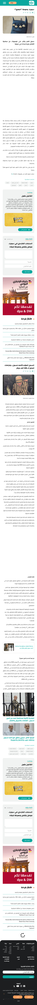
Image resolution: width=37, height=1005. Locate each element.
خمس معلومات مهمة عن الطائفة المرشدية (22, 340)
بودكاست (6, 961)
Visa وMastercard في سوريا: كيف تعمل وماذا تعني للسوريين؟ (20, 359)
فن (6, 947)
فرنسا (7, 183)
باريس (31, 185)
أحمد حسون (21, 748)
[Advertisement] (18, 98)
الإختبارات (6, 959)
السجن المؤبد (30, 748)
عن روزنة (25, 990)
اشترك (31, 977)
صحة (23, 944)
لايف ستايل (23, 949)
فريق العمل (16, 990)
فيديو (10, 949)
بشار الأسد (23, 754)
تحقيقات (32, 947)
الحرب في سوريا (15, 183)
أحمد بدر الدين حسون (14, 754)
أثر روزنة (22, 990)
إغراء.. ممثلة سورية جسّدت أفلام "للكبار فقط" (22, 335)
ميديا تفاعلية (6, 957)
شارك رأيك (27, 272)
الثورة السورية (24, 183)
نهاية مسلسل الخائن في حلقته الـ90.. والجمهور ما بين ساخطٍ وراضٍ (18, 329)
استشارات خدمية (16, 946)
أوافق (29, 997)
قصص (33, 949)
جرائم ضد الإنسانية (14, 751)
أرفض (18, 997)
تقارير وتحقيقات (30, 944)
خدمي (17, 944)
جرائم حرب (31, 754)
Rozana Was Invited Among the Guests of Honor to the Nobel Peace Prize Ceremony (20, 352)
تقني (18, 947)
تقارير (33, 946)
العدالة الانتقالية (29, 751)
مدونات (32, 950)
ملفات (10, 947)
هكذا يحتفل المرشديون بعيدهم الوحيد (24, 324)
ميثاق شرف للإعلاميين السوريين (8, 990)
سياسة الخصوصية (31, 990)
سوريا (32, 183)
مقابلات (9, 952)
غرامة (22, 751)
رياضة (6, 946)
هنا (12, 174)
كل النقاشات (9, 239)
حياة (6, 944)
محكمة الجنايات (12, 748)
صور (19, 959)
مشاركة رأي (31, 959)
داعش (26, 185)
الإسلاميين (14, 185)
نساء (24, 947)
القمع (20, 185)
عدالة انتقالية (30, 957)
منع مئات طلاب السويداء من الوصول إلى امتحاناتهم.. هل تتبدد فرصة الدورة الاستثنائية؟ (19, 345)
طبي (24, 946)
